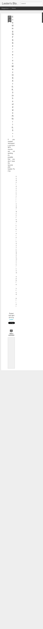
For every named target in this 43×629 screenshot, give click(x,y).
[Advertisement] (26, 47)
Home (14, 8)
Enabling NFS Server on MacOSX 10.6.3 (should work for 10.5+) (13, 76)
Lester (11, 319)
